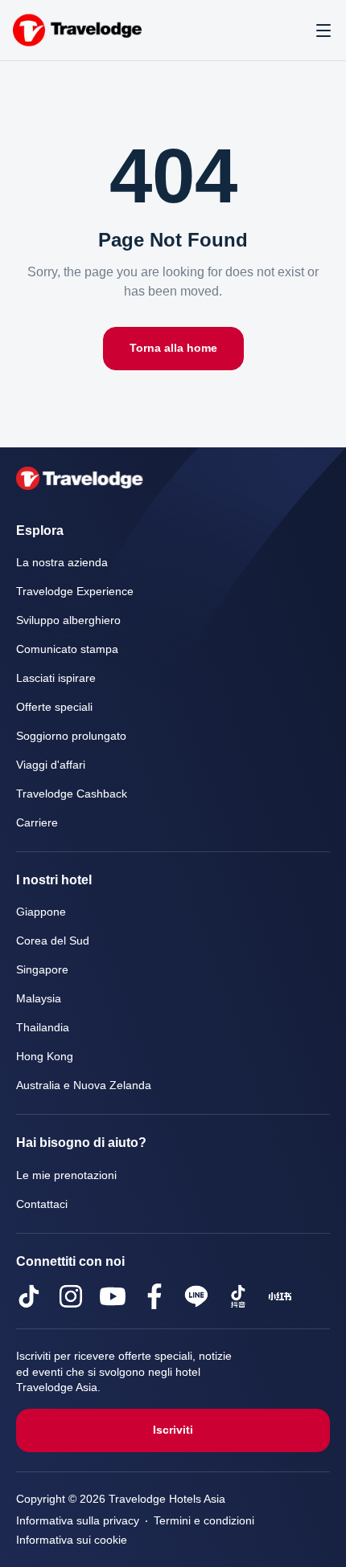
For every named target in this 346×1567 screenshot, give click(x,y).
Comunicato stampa (70, 649)
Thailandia (42, 1027)
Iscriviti (173, 1430)
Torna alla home (173, 348)
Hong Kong (45, 1056)
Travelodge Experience (75, 591)
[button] (323, 30)
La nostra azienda (63, 562)
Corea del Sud (52, 941)
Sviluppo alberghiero (69, 620)
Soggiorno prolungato (73, 736)
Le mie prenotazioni (68, 1175)
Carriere (36, 822)
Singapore (42, 969)
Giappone (41, 912)
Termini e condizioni (210, 1520)
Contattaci (44, 1204)
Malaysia (39, 998)
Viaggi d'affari (50, 765)
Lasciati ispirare (56, 678)
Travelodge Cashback (71, 794)
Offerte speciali (56, 707)
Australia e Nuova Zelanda (85, 1085)
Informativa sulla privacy (80, 1520)
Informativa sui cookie (75, 1540)
